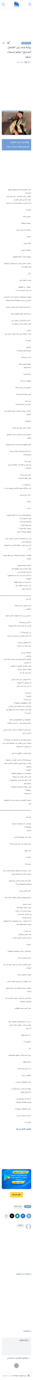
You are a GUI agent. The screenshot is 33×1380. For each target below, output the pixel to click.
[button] (23, 1216)
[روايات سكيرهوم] (16, 4)
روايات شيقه (26, 43)
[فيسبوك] (16, 1365)
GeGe (26, 62)
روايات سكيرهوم (7, 1376)
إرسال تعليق (24, 1340)
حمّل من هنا (16, 1195)
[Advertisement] (16, 26)
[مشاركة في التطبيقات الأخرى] (6, 1216)
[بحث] (3, 4)
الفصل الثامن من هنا (23, 1129)
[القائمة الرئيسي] (29, 4)
